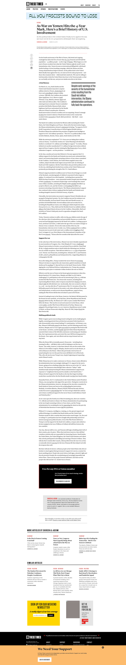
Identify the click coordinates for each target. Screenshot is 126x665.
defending (67, 386)
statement (65, 127)
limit (46, 248)
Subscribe (88, 5)
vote (75, 250)
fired (74, 376)
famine (70, 62)
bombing (69, 186)
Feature (39, 23)
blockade (51, 221)
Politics (35, 9)
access (83, 221)
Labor (28, 9)
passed (56, 325)
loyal (66, 205)
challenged (80, 244)
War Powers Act (72, 148)
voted (75, 290)
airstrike (73, 184)
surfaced (60, 190)
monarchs (51, 117)
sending (50, 265)
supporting (67, 405)
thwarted (41, 301)
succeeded (65, 327)
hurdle (61, 330)
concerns (54, 443)
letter (60, 365)
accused (41, 198)
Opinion (43, 9)
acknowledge (55, 391)
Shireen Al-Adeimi (42, 42)
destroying (58, 91)
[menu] (46, 4)
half (62, 407)
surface (41, 177)
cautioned (73, 228)
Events (63, 9)
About (82, 5)
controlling (48, 93)
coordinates (47, 181)
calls (73, 64)
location (41, 115)
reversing (80, 261)
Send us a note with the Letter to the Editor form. (67, 520)
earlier (45, 305)
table (44, 284)
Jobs (88, 645)
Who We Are (49, 644)
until (44, 97)
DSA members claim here (63, 481)
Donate (94, 5)
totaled (46, 424)
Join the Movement (44, 659)
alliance (41, 209)
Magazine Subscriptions (79, 644)
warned (47, 234)
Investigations (53, 9)
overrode (82, 267)
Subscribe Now (85, 621)
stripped (41, 307)
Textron (77, 282)
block (80, 309)
